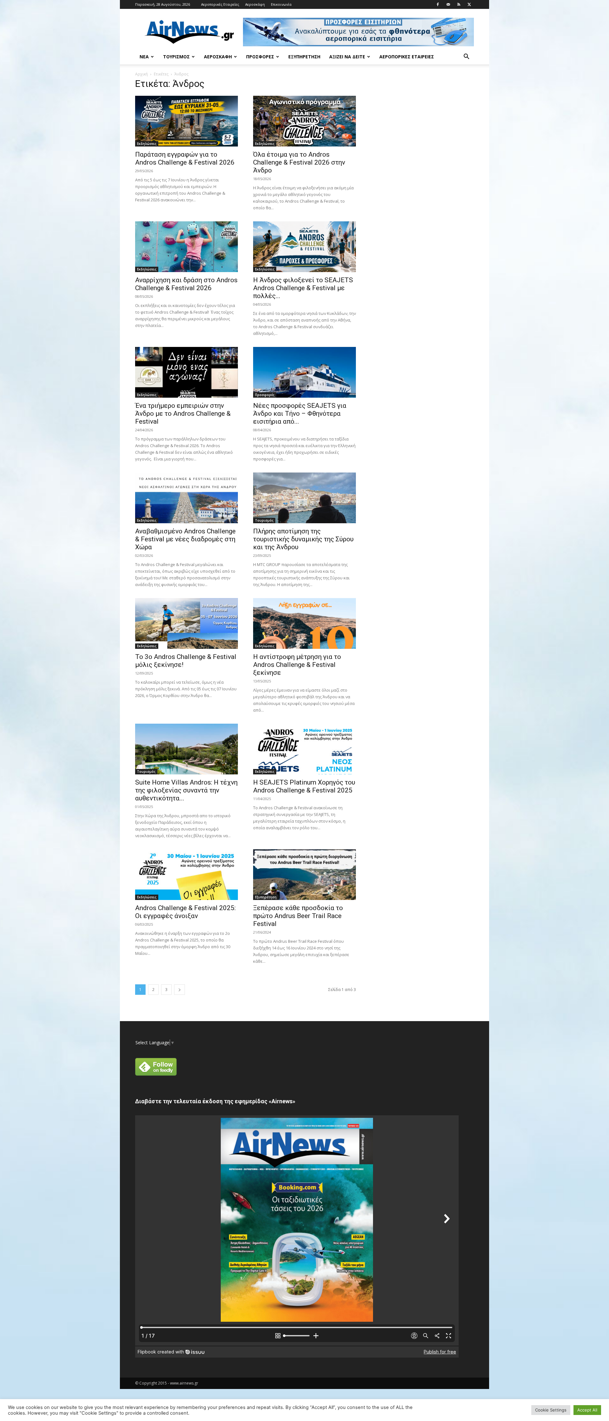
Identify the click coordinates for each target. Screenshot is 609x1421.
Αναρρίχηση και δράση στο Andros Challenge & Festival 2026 (186, 284)
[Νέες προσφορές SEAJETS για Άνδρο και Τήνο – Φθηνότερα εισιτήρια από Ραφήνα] (304, 372)
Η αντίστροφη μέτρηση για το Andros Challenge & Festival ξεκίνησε (297, 664)
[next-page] (179, 989)
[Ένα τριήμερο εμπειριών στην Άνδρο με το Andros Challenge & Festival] (186, 372)
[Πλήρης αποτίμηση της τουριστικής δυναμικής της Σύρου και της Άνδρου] (304, 498)
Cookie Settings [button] (550, 1409)
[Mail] (448, 4)
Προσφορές (260, 57)
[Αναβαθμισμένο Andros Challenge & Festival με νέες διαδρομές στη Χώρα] (186, 498)
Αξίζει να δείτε (347, 57)
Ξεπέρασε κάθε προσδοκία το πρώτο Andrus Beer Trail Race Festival (298, 916)
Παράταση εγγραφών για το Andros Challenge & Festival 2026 (184, 158)
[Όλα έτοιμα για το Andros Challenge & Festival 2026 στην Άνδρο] (304, 121)
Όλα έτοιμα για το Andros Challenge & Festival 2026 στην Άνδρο (299, 162)
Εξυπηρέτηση (304, 57)
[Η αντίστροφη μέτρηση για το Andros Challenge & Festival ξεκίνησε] (304, 623)
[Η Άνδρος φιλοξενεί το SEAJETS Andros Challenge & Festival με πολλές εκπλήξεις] (304, 246)
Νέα (144, 57)
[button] (466, 57)
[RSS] (458, 4)
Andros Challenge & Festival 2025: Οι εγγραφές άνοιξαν (185, 912)
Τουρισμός (176, 57)
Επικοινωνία (281, 4)
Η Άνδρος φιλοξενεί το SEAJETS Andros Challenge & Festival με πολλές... (303, 288)
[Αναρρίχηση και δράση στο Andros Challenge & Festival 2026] (186, 246)
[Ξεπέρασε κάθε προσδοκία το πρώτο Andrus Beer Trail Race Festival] (304, 874)
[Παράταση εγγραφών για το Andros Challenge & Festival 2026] (186, 121)
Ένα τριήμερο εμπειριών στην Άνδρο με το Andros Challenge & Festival (183, 413)
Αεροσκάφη (255, 4)
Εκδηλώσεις (146, 143)
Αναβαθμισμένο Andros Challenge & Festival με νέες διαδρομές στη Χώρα (185, 539)
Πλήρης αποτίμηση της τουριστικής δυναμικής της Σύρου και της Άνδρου (303, 539)
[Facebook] (437, 4)
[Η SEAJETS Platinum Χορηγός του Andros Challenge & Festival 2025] (304, 749)
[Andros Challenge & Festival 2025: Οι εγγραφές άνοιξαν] (186, 874)
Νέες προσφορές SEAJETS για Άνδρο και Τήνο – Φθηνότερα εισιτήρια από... (299, 413)
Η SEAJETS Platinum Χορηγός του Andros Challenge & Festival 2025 (304, 786)
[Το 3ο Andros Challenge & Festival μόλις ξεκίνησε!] (186, 623)
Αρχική (141, 74)
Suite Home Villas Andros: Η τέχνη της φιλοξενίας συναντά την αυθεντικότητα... (186, 790)
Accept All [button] (587, 1409)
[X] (469, 4)
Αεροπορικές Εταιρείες (220, 4)
